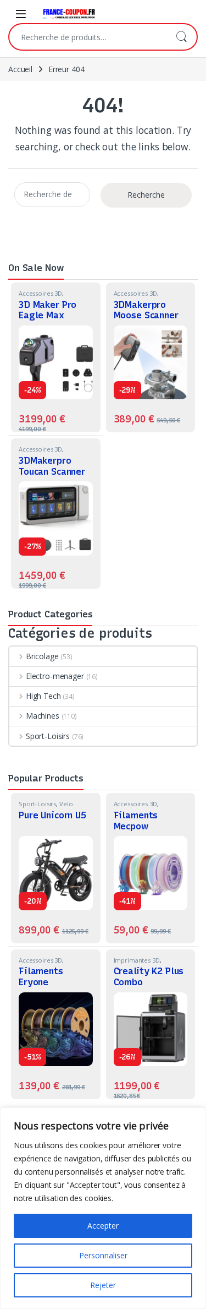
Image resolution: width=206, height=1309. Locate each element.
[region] (103, 1208)
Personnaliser (103, 1255)
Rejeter (103, 1285)
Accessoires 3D (40, 293)
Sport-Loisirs (48, 736)
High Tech (43, 696)
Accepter (103, 1225)
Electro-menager (55, 676)
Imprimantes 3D (137, 960)
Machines (42, 715)
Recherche (181, 37)
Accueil (20, 69)
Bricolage (42, 656)
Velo (66, 804)
